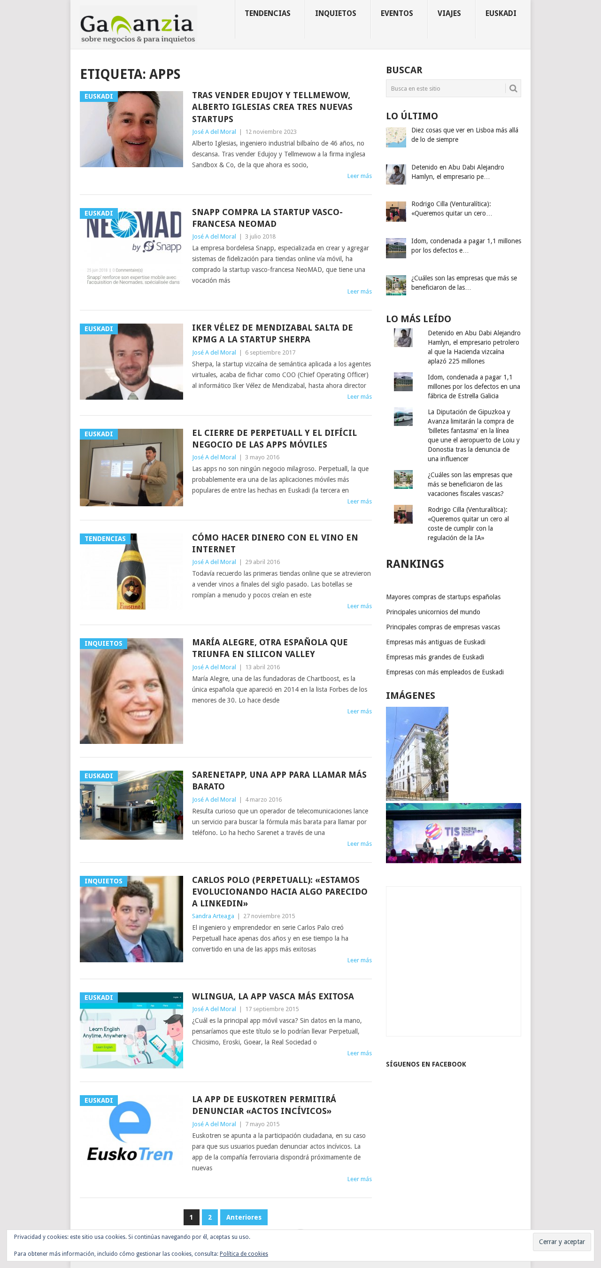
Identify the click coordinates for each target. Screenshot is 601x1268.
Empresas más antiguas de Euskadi (435, 642)
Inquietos (335, 13)
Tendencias (268, 13)
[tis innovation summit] (453, 861)
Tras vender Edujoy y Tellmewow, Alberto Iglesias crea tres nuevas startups (272, 107)
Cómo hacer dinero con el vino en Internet (275, 543)
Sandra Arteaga (213, 916)
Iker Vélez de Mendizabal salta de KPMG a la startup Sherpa (272, 333)
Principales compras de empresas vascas (443, 627)
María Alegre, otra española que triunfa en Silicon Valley (270, 648)
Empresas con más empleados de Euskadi (445, 672)
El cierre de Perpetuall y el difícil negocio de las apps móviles (274, 438)
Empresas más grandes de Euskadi (435, 657)
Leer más (359, 175)
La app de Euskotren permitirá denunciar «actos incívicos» (264, 1105)
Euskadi (500, 13)
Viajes (449, 13)
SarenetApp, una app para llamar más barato (279, 780)
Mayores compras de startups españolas (443, 597)
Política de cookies (244, 1254)
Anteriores (244, 1217)
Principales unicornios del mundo (433, 612)
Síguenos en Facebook (426, 1064)
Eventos (397, 13)
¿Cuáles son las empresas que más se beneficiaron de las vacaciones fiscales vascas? (470, 484)
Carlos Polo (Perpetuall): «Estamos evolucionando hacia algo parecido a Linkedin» (280, 891)
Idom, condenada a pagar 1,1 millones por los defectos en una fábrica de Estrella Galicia (474, 386)
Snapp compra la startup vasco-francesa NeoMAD (267, 218)
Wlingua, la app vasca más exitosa (273, 996)
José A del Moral (214, 131)
